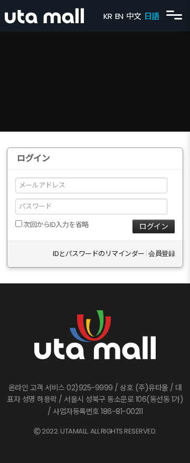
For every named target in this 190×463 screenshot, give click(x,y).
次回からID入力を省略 (55, 225)
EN (119, 16)
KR (107, 16)
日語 (151, 16)
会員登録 (161, 254)
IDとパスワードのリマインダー (99, 254)
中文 (133, 16)
